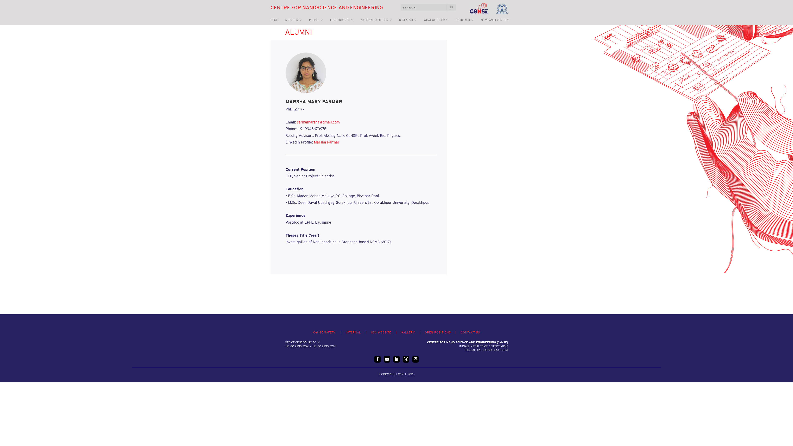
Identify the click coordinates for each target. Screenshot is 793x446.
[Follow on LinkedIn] (396, 359)
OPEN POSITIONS (438, 332)
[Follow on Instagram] (415, 359)
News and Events (493, 20)
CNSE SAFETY (324, 332)
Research (406, 20)
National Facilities (374, 20)
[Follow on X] (406, 359)
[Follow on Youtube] (387, 359)
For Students (340, 20)
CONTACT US (470, 332)
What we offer (434, 20)
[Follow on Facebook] (377, 359)
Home (274, 20)
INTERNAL (353, 332)
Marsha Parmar (326, 142)
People (314, 20)
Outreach (463, 20)
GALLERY (408, 332)
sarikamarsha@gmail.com (318, 122)
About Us (291, 20)
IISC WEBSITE (381, 332)
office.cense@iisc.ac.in (302, 342)
